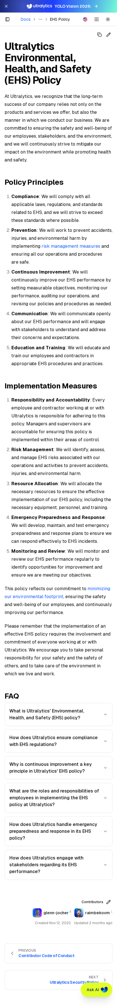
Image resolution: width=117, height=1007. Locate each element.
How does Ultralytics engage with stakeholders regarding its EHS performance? (46, 864)
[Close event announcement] (6, 6)
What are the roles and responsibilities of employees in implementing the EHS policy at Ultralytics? (54, 797)
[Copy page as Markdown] (99, 35)
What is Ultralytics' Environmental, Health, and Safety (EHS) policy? (46, 714)
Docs (26, 19)
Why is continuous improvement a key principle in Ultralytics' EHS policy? (50, 768)
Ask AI (93, 989)
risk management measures (70, 246)
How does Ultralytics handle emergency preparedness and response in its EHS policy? (53, 831)
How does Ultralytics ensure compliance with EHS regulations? (53, 741)
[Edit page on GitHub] (108, 35)
